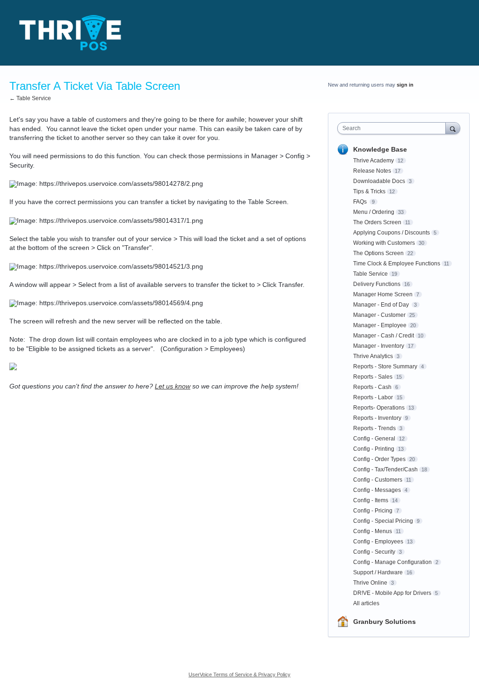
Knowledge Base (380, 149)
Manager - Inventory (378, 346)
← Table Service (30, 98)
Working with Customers (384, 243)
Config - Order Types (379, 459)
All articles (366, 603)
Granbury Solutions (384, 621)
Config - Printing (373, 449)
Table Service (370, 274)
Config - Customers (377, 479)
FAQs (360, 201)
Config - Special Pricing (383, 521)
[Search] (452, 128)
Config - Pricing (372, 510)
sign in (405, 85)
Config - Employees (378, 541)
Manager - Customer (379, 315)
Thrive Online (370, 582)
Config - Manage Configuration (392, 562)
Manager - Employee (379, 325)
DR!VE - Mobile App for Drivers (392, 593)
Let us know (172, 386)
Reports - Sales (372, 377)
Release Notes (372, 171)
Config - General (374, 438)
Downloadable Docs (379, 181)
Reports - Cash (372, 387)
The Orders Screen (377, 222)
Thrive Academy (373, 160)
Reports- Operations (379, 407)
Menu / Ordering (373, 212)
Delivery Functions (376, 284)
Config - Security (374, 552)
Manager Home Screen (383, 294)
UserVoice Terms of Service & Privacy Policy (239, 674)
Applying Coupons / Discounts (391, 232)
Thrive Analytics (373, 356)
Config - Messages (377, 490)
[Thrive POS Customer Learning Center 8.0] (70, 33)
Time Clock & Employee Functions (396, 263)
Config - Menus (372, 531)
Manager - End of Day (381, 304)
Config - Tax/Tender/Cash (385, 469)
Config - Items (370, 500)
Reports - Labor (373, 397)
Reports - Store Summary (385, 366)
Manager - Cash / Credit (383, 335)
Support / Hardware (378, 572)
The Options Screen (378, 253)
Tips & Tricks (369, 191)
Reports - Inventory (377, 418)
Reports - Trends (374, 428)
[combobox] (393, 128)
